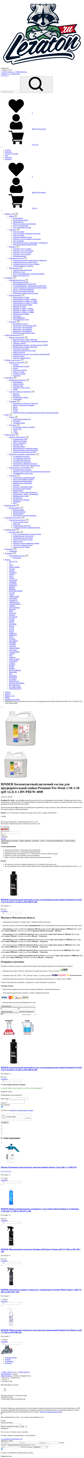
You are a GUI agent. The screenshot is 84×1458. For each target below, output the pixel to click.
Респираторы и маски (20, 397)
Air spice (12, 569)
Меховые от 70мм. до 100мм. (23, 308)
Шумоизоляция (10, 505)
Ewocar (11, 631)
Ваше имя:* (5, 1099)
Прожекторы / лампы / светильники (25, 494)
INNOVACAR (14, 681)
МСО (15, 503)
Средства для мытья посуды (23, 545)
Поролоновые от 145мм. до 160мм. (25, 303)
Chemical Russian (15, 604)
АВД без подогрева (20, 441)
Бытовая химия (10, 530)
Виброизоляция (18, 510)
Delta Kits (12, 609)
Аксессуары (17, 429)
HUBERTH (13, 677)
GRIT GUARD (14, 659)
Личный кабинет (11, 1357)
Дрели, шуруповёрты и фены (23, 479)
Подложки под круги (20, 324)
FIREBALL (13, 635)
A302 (11, 565)
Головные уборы (19, 423)
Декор (15, 431)
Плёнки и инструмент (12, 360)
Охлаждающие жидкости (22, 526)
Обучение (8, 159)
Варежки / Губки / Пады (21, 387)
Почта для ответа (7, 1422)
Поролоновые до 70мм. (21, 297)
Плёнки (16, 364)
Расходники (9, 378)
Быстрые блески (18, 356)
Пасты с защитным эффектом (23, 289)
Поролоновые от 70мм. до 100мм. (25, 299)
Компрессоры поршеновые (22, 483)
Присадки (16, 524)
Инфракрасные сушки (21, 496)
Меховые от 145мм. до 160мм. (23, 312)
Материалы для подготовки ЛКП (24, 325)
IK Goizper (12, 679)
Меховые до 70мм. (19, 306)
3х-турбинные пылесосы (21, 460)
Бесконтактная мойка (20, 220)
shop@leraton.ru (6, 1374)
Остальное (12, 322)
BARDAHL (13, 585)
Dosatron (12, 615)
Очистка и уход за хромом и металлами (27, 239)
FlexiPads (12, 639)
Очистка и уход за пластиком (23, 250)
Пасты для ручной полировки (23, 291)
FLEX (11, 637)
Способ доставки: (26, 1447)
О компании (9, 1361)
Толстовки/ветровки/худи (22, 419)
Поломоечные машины (21, 500)
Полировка (9, 278)
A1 (10, 563)
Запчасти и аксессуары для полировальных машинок (31, 471)
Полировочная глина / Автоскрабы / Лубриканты (30, 243)
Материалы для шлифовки (22, 331)
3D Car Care (13, 561)
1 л (4, 1171)
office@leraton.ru (6, 1376)
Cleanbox (12, 606)
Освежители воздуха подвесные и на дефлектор (30, 260)
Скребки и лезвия (19, 374)
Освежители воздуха (16, 258)
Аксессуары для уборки (21, 547)
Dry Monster (13, 617)
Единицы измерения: (26, 1011)
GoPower (12, 657)
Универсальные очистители (23, 538)
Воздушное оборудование (22, 488)
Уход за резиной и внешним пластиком (26, 233)
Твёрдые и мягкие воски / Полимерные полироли (30, 341)
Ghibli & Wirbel (14, 648)
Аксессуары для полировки (22, 327)
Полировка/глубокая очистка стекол (25, 293)
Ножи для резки (18, 372)
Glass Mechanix (14, 652)
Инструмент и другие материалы (24, 515)
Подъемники (17, 498)
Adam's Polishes (14, 567)
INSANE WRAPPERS (16, 683)
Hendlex (12, 668)
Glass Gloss (13, 650)
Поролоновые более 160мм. (22, 305)
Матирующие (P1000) (20, 282)
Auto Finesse (13, 580)
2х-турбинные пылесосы (21, 458)
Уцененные (13, 551)
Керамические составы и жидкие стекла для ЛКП (30, 345)
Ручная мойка (18, 218)
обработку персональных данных (21, 1110)
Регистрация (41, 129)
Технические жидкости (13, 517)
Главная (7, 150)
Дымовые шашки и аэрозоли (23, 266)
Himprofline (13, 672)
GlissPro (12, 653)
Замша (15, 389)
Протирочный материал (17, 380)
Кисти (15, 407)
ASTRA (12, 574)
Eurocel (11, 630)
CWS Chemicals (14, 607)
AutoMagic (12, 582)
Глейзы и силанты (19, 343)
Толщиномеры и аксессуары (23, 473)
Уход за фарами (18, 241)
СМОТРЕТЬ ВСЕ (15, 689)
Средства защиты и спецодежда (20, 391)
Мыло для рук (18, 541)
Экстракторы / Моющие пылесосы (25, 463)
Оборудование (10, 435)
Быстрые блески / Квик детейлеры (25, 339)
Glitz (10, 655)
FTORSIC (12, 644)
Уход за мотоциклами (20, 225)
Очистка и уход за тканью (22, 249)
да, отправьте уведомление (10, 1439)
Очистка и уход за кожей (21, 254)
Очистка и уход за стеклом (22, 252)
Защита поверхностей (12, 335)
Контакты (8, 157)
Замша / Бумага (18, 384)
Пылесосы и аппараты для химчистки (22, 454)
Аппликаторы (18, 386)
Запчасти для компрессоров (22, 487)
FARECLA (13, 633)
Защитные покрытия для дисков (24, 350)
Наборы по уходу (19, 272)
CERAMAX (13, 598)
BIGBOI (12, 587)
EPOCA (12, 626)
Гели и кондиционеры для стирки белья (27, 534)
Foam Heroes (13, 641)
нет (21, 1439)
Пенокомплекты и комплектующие (25, 448)
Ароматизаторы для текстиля (23, 536)
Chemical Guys (14, 602)
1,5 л (7, 1171)
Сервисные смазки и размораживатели (26, 527)
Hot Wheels (13, 676)
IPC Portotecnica (14, 685)
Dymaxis (12, 618)
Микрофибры (18, 382)
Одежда (11, 417)
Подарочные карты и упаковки (24, 427)
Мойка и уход (10, 214)
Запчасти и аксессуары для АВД (24, 452)
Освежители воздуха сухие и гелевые (26, 264)
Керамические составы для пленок (25, 347)
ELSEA (11, 622)
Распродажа (9, 549)
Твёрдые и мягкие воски (21, 358)
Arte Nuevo (13, 572)
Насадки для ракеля (20, 370)
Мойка (11, 216)
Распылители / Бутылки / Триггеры (25, 403)
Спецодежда (17, 399)
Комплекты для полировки (22, 329)
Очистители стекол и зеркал (23, 539)
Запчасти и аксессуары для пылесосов (26, 465)
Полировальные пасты (17, 280)
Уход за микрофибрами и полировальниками (28, 274)
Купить (3, 839)
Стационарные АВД (20, 439)
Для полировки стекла (21, 319)
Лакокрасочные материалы (22, 270)
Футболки (16, 421)
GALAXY (12, 646)
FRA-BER (12, 642)
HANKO (12, 665)
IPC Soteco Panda (15, 687)
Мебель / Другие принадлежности (25, 492)
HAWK (11, 666)
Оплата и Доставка (11, 154)
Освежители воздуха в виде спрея (25, 262)
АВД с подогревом (19, 443)
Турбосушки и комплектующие (24, 477)
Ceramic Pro (13, 600)
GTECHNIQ (13, 661)
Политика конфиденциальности (51, 1412)
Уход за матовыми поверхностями (25, 244)
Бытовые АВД (18, 445)
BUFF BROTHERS (15, 591)
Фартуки (16, 394)
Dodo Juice (12, 613)
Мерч (7, 415)
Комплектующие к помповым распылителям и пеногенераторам (35, 412)
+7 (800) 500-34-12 (20, 72)
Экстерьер (12, 229)
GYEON (12, 663)
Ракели (15, 368)
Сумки (15, 432)
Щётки (15, 409)
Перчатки (16, 395)
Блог (6, 155)
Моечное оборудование (17, 437)
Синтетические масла (20, 522)
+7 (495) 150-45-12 (7, 72)
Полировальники (15, 295)
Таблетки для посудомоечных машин (26, 543)
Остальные (17, 316)
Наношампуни (18, 222)
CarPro (11, 594)
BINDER (12, 589)
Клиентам (8, 152)
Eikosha (11, 620)
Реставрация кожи (19, 256)
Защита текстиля (19, 352)
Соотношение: (6, 1006)
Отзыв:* (4, 1103)
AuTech (11, 578)
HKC (11, 674)
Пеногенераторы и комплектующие (25, 450)
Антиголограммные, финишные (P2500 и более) (30, 288)
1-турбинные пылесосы (21, 456)
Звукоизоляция (18, 513)
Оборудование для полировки (19, 467)
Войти (34, 129)
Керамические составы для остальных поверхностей (31, 354)
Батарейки (16, 501)
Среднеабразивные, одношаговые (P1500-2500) (29, 286)
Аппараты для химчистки (22, 462)
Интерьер (12, 247)
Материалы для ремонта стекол (24, 333)
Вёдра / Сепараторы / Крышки (23, 405)
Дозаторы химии (19, 446)
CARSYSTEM (14, 596)
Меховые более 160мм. (21, 314)
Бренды (7, 559)
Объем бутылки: (6, 1011)
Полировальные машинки (22, 470)
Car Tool (12, 593)
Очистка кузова (18, 232)
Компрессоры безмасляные (22, 481)
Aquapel (12, 571)
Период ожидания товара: (10, 1426)
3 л (2, 1171)
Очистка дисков (18, 235)
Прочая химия (14, 268)
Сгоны (15, 411)
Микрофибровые (19, 318)
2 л (10, 1171)
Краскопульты (18, 490)
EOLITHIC (13, 624)
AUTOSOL (13, 583)
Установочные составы (21, 366)
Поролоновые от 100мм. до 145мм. (25, 301)
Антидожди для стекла (21, 349)
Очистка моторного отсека (22, 237)
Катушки (16, 485)
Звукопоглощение (19, 512)
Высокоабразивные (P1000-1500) (24, 284)
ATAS (11, 576)
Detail (11, 611)
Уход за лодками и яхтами (22, 227)
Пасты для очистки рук (21, 275)
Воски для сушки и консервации (24, 224)
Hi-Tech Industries (15, 670)
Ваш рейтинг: (5, 1105)
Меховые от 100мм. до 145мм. (23, 310)
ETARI (11, 628)
